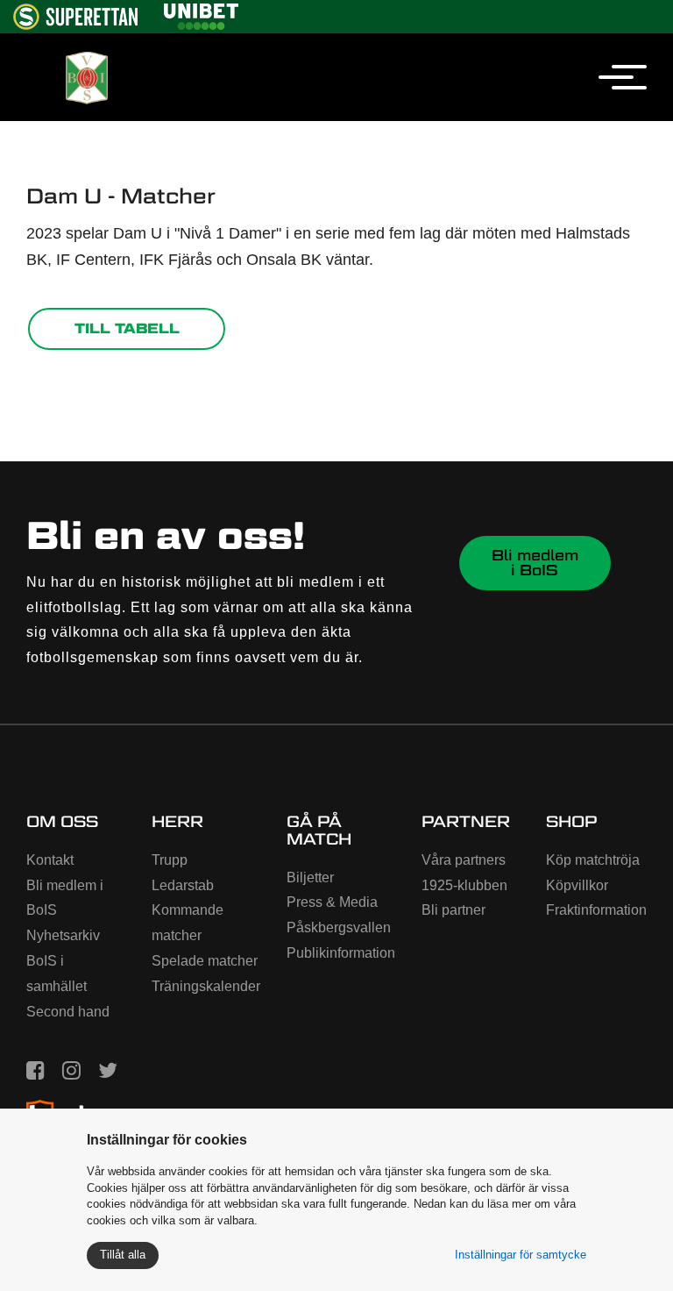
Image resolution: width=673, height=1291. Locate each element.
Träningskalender (206, 986)
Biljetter (310, 877)
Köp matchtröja (593, 859)
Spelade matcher (205, 960)
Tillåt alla (122, 1254)
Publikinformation (341, 952)
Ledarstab (183, 885)
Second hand (68, 1011)
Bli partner (453, 909)
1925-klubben (464, 885)
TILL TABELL (127, 328)
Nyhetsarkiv (63, 935)
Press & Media (332, 902)
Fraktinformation (596, 909)
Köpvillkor (577, 885)
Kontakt (50, 859)
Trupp (170, 859)
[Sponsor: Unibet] (200, 13)
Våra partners (464, 859)
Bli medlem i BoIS (535, 562)
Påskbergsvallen (339, 927)
